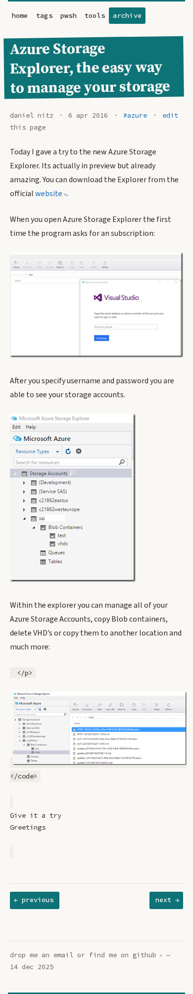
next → (167, 900)
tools (95, 15)
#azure (135, 115)
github (144, 955)
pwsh (68, 15)
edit (170, 115)
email (63, 955)
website (48, 193)
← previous (33, 900)
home (20, 15)
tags (44, 15)
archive (127, 15)
